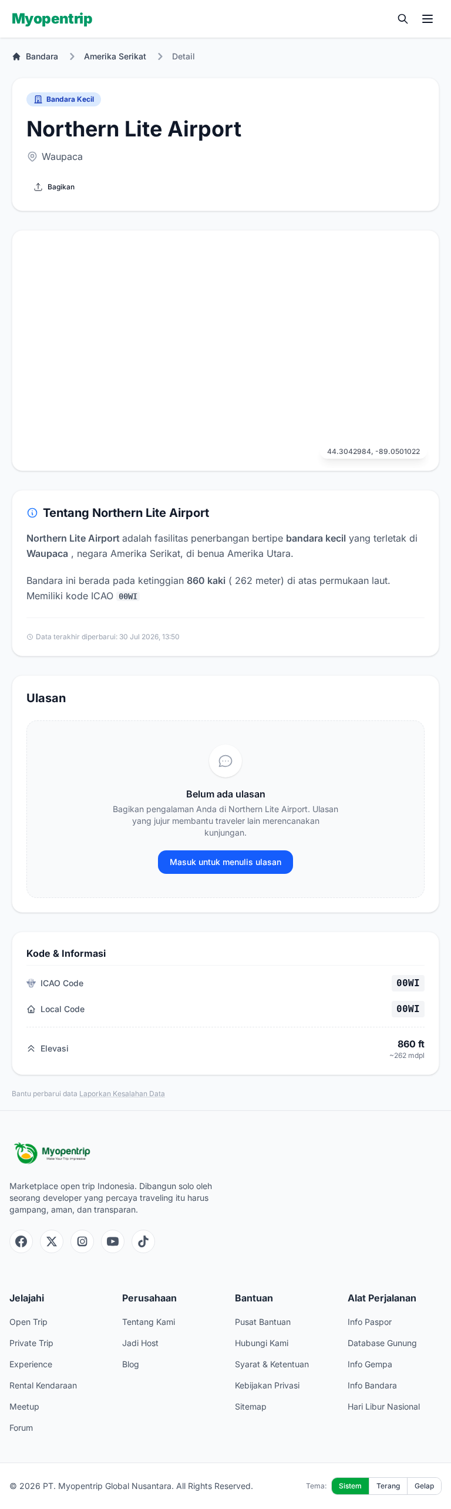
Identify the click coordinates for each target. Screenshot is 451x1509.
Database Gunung (382, 1343)
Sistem (350, 1485)
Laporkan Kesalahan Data (122, 1093)
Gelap (424, 1485)
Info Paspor (370, 1322)
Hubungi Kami (261, 1343)
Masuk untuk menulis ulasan (225, 862)
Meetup (24, 1406)
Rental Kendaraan (43, 1385)
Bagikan (61, 186)
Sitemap (251, 1406)
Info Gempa (370, 1364)
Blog (130, 1364)
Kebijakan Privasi (267, 1385)
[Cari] (402, 18)
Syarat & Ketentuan (272, 1364)
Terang (388, 1485)
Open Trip (28, 1322)
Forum (21, 1428)
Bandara (42, 56)
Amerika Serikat (115, 56)
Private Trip (31, 1343)
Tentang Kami (148, 1322)
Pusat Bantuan (263, 1322)
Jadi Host (140, 1343)
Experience (30, 1364)
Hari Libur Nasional (384, 1406)
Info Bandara (372, 1385)
